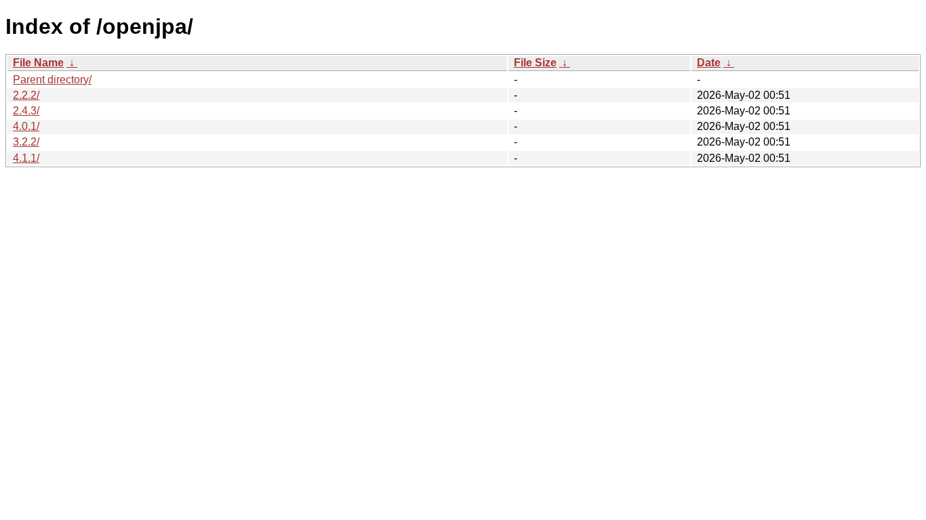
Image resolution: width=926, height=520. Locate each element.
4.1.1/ (26, 158)
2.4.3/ (26, 110)
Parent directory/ (52, 79)
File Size (535, 62)
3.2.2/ (26, 142)
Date (709, 62)
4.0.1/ (26, 126)
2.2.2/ (26, 95)
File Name (38, 62)
